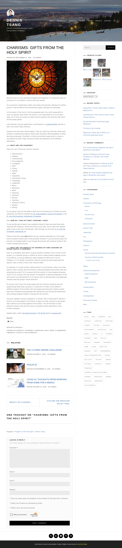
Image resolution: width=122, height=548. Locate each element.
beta (93, 316)
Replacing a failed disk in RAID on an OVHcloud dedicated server (96, 134)
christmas (109, 321)
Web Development (90, 282)
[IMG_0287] (87, 63)
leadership (61, 330)
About (51, 21)
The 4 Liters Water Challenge (44, 350)
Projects (61, 21)
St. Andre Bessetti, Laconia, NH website (47, 214)
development (89, 329)
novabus (87, 351)
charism (29, 330)
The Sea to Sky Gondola (91, 128)
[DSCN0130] (107, 79)
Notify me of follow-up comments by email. (26, 503)
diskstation (102, 329)
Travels (98, 21)
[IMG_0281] (102, 63)
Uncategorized (88, 296)
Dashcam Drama (89, 224)
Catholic (73, 21)
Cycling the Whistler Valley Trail (58, 402)
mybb (86, 346)
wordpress (99, 381)
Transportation (88, 287)
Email (12, 481)
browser (102, 316)
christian (39, 330)
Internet (87, 206)
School (85, 250)
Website (12, 489)
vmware (108, 376)
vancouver (98, 376)
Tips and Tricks (89, 214)
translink (88, 368)
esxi (111, 329)
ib (101, 334)
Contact (107, 21)
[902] (94, 60)
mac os (103, 338)
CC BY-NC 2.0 (43, 313)
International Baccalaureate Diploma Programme (100, 253)
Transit (82, 21)
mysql (94, 346)
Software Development (91, 270)
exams (86, 334)
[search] (114, 21)
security (99, 359)
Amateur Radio (88, 194)
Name (12, 472)
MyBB (86, 278)
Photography (87, 241)
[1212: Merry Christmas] (87, 82)
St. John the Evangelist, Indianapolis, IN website (24, 216)
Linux (86, 210)
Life (84, 237)
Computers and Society (93, 260)
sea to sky (88, 359)
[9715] (97, 73)
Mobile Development (91, 274)
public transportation (92, 355)
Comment (14, 448)
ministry (11, 332)
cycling (96, 325)
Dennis (38, 57)
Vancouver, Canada (90, 300)
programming (105, 351)
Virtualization (89, 218)
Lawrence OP (56, 313)
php (95, 351)
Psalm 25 (32, 364)
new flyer (103, 346)
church (87, 325)
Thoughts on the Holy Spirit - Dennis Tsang (29, 432)
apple (86, 316)
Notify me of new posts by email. (23, 508)
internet (109, 334)
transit (108, 364)
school (107, 355)
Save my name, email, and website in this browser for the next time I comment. (39, 498)
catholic (20, 330)
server (108, 359)
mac (95, 338)
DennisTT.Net (88, 228)
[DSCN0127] (97, 79)
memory (97, 342)
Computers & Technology (92, 203)
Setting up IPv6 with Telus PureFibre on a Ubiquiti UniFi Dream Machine (96, 156)
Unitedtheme (82, 544)
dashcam (106, 325)
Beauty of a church (20, 402)
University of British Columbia (94, 257)
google (95, 334)
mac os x (87, 342)
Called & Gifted (51, 124)
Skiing (90, 21)
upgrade (87, 376)
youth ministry (30, 332)
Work (85, 304)
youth (19, 332)
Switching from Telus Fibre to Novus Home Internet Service (98, 116)
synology (98, 364)
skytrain (87, 364)
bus (110, 316)
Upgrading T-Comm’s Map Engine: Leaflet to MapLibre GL (99, 109)
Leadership (87, 232)
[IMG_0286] (87, 70)
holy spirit (49, 330)
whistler (87, 381)
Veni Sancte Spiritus (29, 313)
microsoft (107, 342)
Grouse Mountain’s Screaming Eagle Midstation (96, 123)
